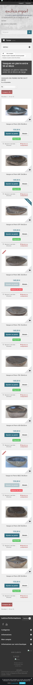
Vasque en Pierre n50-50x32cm (16, 425)
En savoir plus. (14, 683)
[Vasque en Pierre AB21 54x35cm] (16, 462)
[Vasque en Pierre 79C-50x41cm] (16, 361)
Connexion (28, 3)
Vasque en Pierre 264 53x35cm (16, 526)
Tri (2, 86)
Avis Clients (16, 652)
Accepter (22, 683)
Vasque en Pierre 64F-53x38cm (16, 174)
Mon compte (6, 639)
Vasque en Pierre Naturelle (19, 673)
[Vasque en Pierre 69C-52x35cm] (16, 261)
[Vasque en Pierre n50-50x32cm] (16, 411)
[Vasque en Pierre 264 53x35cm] (16, 512)
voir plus (19, 670)
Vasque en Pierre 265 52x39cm (16, 576)
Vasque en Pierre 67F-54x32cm (16, 224)
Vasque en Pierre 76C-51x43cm (16, 325)
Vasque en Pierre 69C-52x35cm (16, 275)
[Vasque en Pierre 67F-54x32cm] (16, 211)
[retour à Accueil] (3, 53)
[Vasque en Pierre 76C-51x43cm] (16, 311)
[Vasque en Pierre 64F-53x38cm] (16, 160)
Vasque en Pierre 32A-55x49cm (16, 124)
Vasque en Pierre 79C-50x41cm (16, 375)
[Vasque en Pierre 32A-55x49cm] (16, 110)
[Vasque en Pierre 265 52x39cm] (16, 562)
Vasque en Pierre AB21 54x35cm (16, 476)
